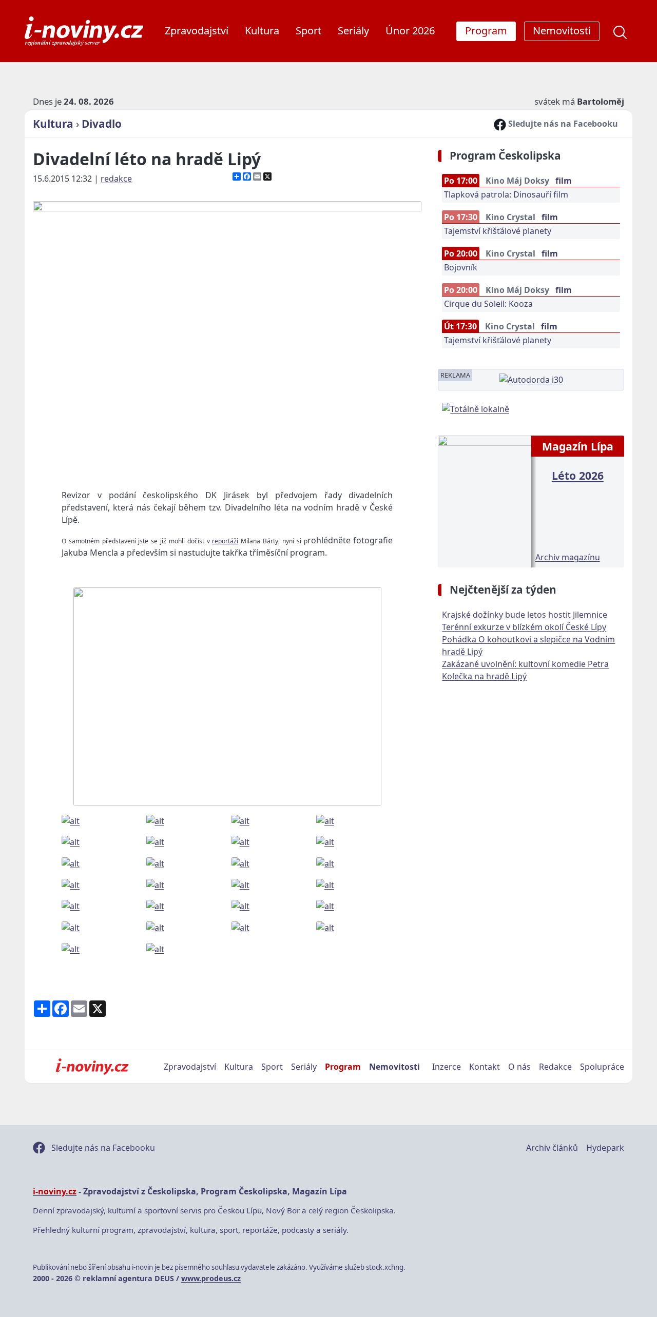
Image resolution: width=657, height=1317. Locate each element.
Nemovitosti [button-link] (562, 30)
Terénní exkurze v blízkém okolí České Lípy (524, 627)
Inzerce (446, 1066)
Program (343, 1066)
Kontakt (484, 1066)
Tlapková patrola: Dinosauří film (506, 194)
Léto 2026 (578, 475)
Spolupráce (602, 1066)
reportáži (225, 541)
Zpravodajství (196, 30)
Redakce (555, 1066)
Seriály (353, 30)
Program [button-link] (486, 30)
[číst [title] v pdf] (484, 500)
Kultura (262, 30)
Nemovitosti (394, 1066)
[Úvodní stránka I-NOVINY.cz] (92, 1066)
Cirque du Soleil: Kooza (488, 303)
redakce (116, 178)
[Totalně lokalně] (475, 408)
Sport (308, 30)
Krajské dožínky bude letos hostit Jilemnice (524, 614)
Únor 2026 (410, 30)
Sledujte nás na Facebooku (562, 123)
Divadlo (102, 123)
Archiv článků (552, 1147)
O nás (519, 1066)
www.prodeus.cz (211, 1278)
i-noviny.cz (54, 1191)
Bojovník (460, 267)
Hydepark (605, 1147)
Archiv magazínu (567, 557)
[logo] (84, 31)
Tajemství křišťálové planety (497, 231)
